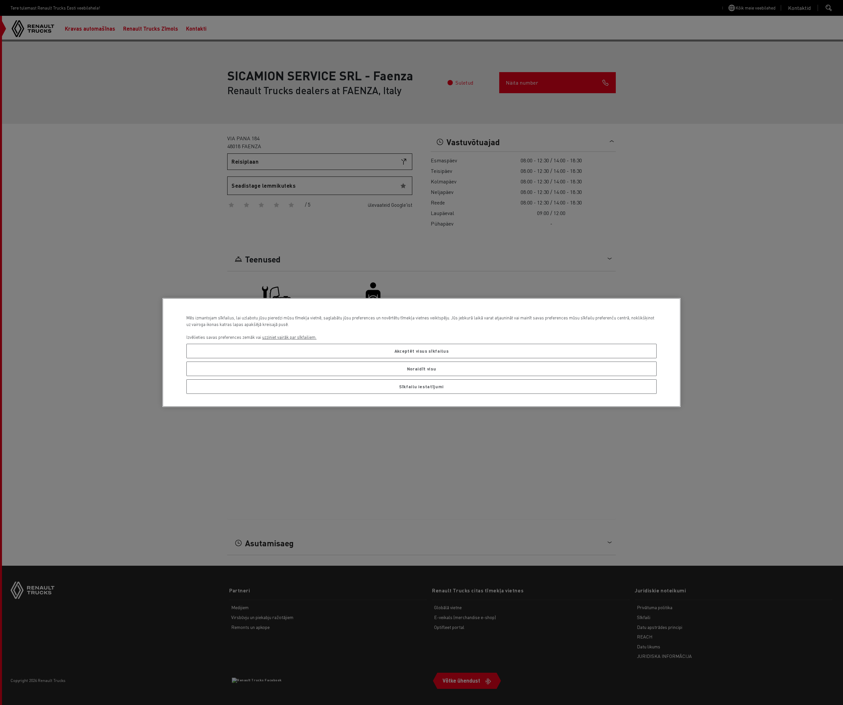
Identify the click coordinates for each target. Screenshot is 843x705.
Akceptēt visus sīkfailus (421, 351)
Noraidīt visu (421, 368)
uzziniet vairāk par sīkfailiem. (289, 337)
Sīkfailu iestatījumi (421, 386)
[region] (421, 352)
